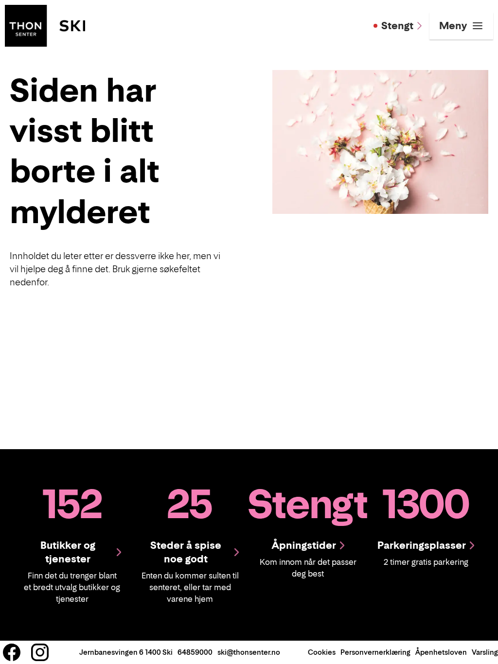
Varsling (485, 652)
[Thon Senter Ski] (45, 25)
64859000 (195, 652)
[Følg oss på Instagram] (40, 652)
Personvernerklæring (375, 652)
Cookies (322, 652)
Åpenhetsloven (441, 652)
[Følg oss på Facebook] (11, 652)
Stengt (397, 26)
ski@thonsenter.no (248, 652)
